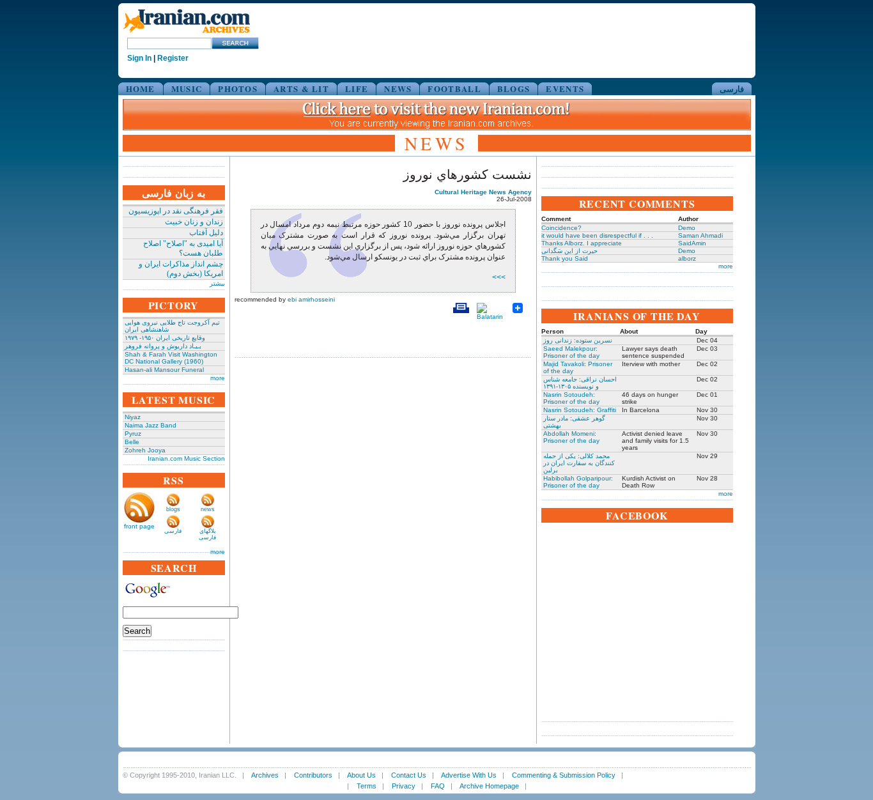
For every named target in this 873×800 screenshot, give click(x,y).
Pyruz (133, 433)
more (217, 377)
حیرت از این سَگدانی (569, 250)
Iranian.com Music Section (186, 458)
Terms (366, 786)
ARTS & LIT (301, 88)
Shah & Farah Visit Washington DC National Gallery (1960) (171, 358)
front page (139, 526)
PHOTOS (238, 88)
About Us (361, 775)
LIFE (356, 88)
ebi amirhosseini (311, 299)
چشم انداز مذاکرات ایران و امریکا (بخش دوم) (181, 268)
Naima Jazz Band (150, 425)
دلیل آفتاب (206, 232)
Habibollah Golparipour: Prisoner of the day (578, 482)
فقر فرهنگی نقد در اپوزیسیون (175, 210)
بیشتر (217, 283)
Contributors (313, 775)
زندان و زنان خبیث (194, 221)
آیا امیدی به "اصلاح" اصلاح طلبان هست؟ (183, 248)
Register (173, 58)
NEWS (398, 88)
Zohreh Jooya (145, 450)
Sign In (139, 58)
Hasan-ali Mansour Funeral (164, 369)
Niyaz (133, 416)
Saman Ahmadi (700, 235)
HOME (140, 88)
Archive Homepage (489, 786)
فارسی (732, 88)
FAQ (438, 786)
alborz (687, 258)
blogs (173, 509)
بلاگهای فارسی (207, 534)
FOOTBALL (454, 88)
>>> (499, 277)
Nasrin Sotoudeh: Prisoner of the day (571, 398)
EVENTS (565, 88)
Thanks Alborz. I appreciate (581, 243)
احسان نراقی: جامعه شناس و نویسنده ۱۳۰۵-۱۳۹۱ (580, 383)
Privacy (403, 786)
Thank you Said (564, 258)
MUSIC (187, 88)
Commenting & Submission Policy (563, 775)
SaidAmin (692, 243)
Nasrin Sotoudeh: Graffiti (579, 409)
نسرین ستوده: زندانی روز (577, 340)
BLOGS (513, 88)
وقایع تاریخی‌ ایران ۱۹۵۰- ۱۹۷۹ (165, 337)
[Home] (187, 33)
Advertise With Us (469, 775)
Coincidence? (561, 227)
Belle (132, 441)
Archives (265, 775)
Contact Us (408, 775)
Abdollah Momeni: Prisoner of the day (571, 437)
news (208, 509)
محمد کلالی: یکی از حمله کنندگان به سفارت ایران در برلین (579, 462)
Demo (686, 227)
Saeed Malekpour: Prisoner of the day (571, 352)
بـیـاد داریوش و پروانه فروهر (163, 346)
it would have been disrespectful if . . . (597, 235)
